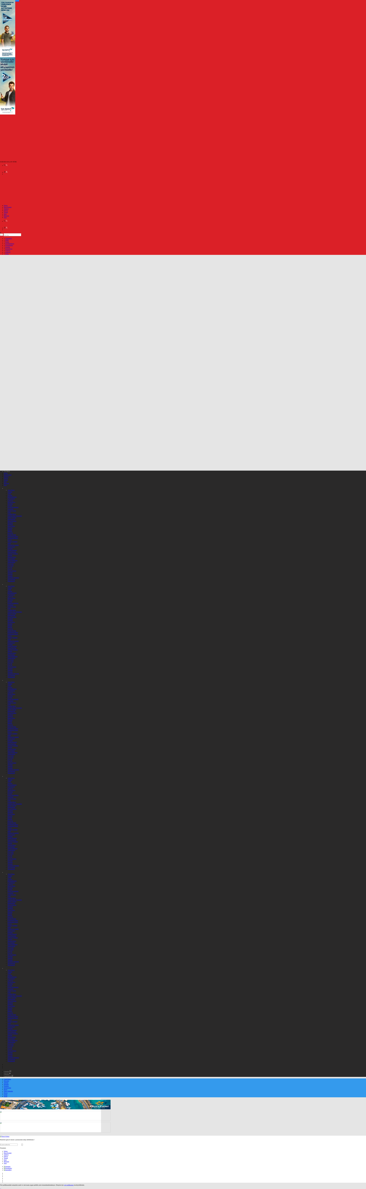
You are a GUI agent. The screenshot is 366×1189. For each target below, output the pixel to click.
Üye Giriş (11, 564)
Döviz (6, 1093)
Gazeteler (10, 509)
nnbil (9, 543)
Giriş (9, 512)
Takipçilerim (11, 562)
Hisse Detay (11, 526)
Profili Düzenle (12, 550)
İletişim (10, 529)
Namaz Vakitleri (12, 541)
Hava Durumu (12, 521)
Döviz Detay (11, 502)
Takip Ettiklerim (12, 560)
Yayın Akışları (12, 571)
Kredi (5, 1096)
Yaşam (6, 212)
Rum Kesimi (7, 207)
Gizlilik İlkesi (12, 514)
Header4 (10, 523)
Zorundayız (8, 249)
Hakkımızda (11, 519)
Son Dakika (11, 559)
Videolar (6, 1074)
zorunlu (7, 247)
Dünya (6, 210)
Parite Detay (11, 547)
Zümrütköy (8, 238)
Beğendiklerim (12, 497)
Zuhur (7, 242)
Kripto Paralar (12, 535)
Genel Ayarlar (12, 511)
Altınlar (10, 492)
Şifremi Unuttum (13, 553)
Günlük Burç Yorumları (15, 516)
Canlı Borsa (11, 499)
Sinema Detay (12, 557)
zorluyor (7, 252)
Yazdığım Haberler (13, 578)
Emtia (5, 1094)
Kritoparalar (7, 1088)
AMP (9, 493)
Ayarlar (10, 495)
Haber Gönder (12, 517)
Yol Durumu (11, 579)
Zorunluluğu (9, 245)
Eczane (10, 505)
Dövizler (10, 504)
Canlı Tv (10, 500)
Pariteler (10, 548)
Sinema (10, 555)
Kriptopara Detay (13, 536)
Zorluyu (7, 250)
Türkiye (6, 209)
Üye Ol (10, 567)
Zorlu (7, 254)
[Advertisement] (183, 189)
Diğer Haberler (8, 1091)
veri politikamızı (69, 1185)
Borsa (5, 1089)
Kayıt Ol (10, 533)
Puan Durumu (12, 552)
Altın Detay (11, 490)
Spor (5, 214)
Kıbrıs (6, 205)
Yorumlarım (11, 581)
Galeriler (6, 1071)
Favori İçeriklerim (13, 507)
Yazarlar (10, 572)
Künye (10, 540)
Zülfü (7, 240)
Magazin (6, 216)
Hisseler (10, 528)
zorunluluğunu (9, 243)
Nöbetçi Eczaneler (13, 545)
